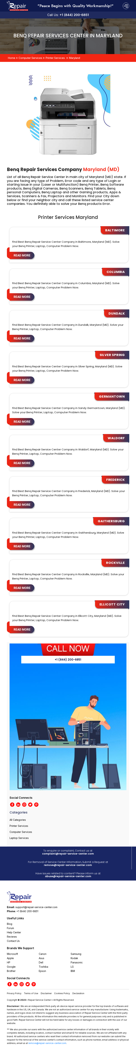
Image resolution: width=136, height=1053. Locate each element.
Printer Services (55, 58)
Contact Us (13, 940)
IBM (73, 970)
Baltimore (115, 230)
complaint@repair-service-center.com (68, 853)
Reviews (12, 936)
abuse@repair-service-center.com (68, 876)
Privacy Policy (14, 993)
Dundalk (117, 313)
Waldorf (116, 438)
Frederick (115, 479)
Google (11, 966)
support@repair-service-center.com (36, 907)
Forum (10, 928)
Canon (42, 953)
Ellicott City (112, 604)
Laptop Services (19, 837)
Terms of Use (31, 993)
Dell (41, 962)
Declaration (78, 993)
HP (8, 962)
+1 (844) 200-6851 (74, 15)
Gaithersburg (111, 521)
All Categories (18, 819)
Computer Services (30, 58)
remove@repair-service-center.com (68, 865)
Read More (22, 255)
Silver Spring (112, 355)
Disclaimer (46, 993)
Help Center (14, 932)
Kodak (74, 958)
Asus (41, 958)
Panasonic (77, 962)
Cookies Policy (62, 993)
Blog (9, 923)
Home (11, 58)
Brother (11, 970)
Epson (42, 970)
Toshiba (43, 966)
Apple (10, 958)
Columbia (116, 272)
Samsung (76, 953)
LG (72, 966)
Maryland (74, 58)
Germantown (112, 396)
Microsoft (12, 953)
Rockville (115, 562)
